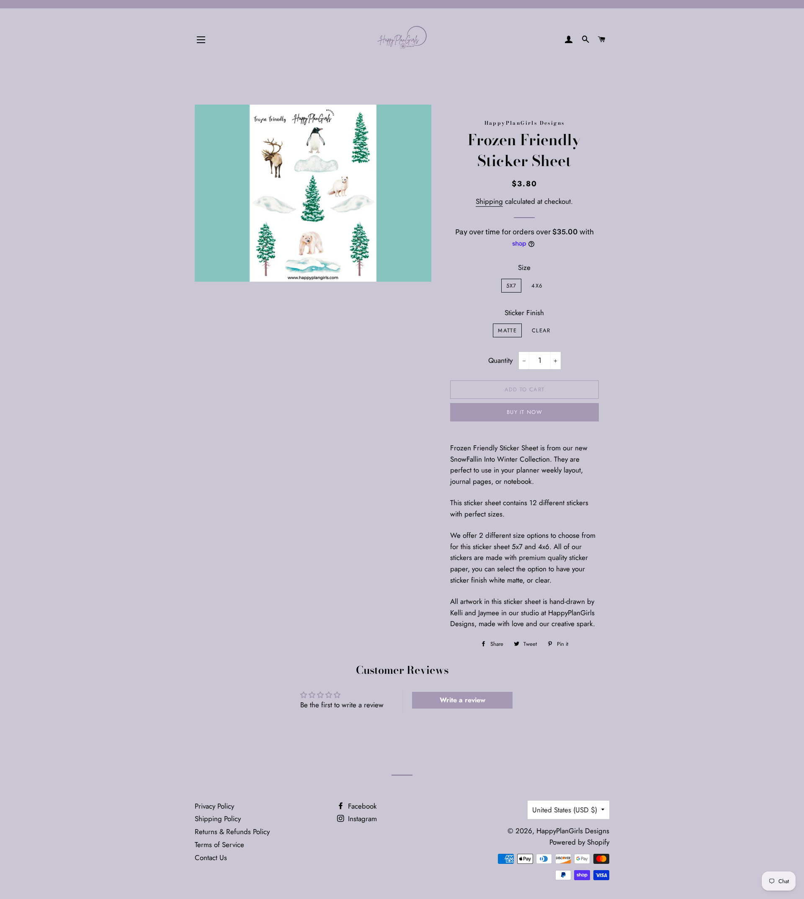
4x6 (536, 286)
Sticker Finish (524, 313)
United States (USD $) (564, 810)
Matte (507, 330)
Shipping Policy (218, 819)
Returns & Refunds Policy (232, 832)
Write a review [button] (462, 700)
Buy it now (524, 412)
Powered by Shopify (579, 842)
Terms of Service (219, 845)
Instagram (361, 819)
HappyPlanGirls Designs (572, 831)
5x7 (511, 286)
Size (524, 267)
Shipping (489, 201)
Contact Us (211, 858)
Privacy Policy (214, 806)
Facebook (361, 806)
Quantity (500, 360)
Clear (541, 330)
